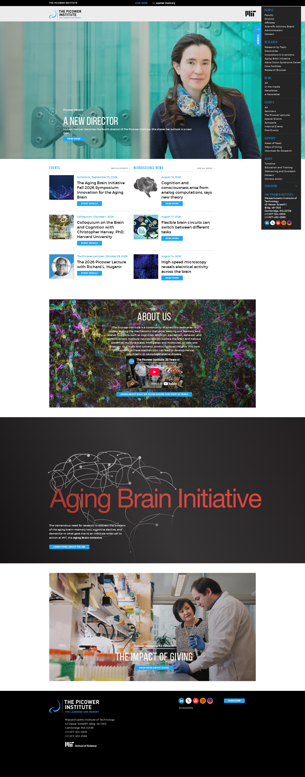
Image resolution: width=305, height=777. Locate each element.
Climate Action (273, 178)
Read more (74, 138)
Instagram (283, 222)
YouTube (278, 222)
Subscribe (271, 186)
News (268, 78)
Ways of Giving (273, 146)
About (269, 159)
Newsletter (271, 90)
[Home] (65, 13)
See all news (204, 168)
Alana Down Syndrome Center (283, 62)
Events (269, 102)
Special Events (273, 118)
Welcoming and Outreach (280, 171)
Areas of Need (273, 143)
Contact (269, 34)
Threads (289, 222)
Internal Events (274, 126)
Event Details (89, 203)
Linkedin (267, 222)
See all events (119, 168)
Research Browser (275, 70)
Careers (269, 175)
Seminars (270, 111)
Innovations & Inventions (279, 54)
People (269, 10)
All (266, 82)
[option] (152, 93)
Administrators (273, 30)
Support (270, 138)
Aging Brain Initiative (277, 58)
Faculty (269, 15)
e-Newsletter (272, 94)
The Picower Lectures (277, 114)
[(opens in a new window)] (251, 14)
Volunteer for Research (278, 150)
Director (269, 18)
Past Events (271, 130)
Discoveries (271, 50)
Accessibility (186, 707)
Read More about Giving (154, 668)
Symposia (270, 122)
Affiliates (270, 22)
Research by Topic (275, 47)
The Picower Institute (65, 3)
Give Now (141, 3)
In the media (272, 86)
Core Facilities (273, 66)
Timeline (270, 163)
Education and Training (279, 167)
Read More (172, 203)
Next (52, 111)
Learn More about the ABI (69, 547)
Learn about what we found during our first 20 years (154, 394)
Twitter (272, 222)
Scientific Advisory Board (279, 26)
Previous (52, 121)
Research (271, 42)
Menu (258, 39)
